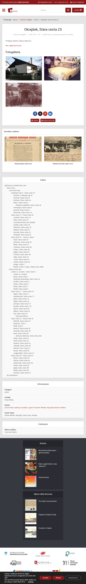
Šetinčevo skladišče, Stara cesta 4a (28, 205)
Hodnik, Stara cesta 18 (21, 225)
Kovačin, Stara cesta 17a (22, 306)
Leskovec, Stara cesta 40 (22, 247)
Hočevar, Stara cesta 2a (22, 200)
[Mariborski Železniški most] (35, 149)
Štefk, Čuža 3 (18, 326)
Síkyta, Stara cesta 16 (21, 301)
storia (6, 392)
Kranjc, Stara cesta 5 (20, 284)
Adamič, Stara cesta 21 (21, 230)
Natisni (35, 120)
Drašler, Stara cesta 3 (21, 281)
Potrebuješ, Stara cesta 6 (22, 207)
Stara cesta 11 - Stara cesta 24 (22, 291)
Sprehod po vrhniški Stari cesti (15, 185)
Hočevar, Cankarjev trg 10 (22, 195)
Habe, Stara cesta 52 (21, 257)
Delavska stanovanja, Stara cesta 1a (26, 279)
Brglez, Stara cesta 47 (21, 252)
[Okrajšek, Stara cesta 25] (24, 68)
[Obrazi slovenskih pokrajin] (70, 563)
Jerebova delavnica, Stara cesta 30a (28, 336)
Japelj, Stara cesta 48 (21, 368)
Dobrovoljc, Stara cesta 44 (23, 363)
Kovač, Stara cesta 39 (21, 351)
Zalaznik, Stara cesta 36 (22, 346)
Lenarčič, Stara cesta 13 (22, 217)
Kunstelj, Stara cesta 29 (22, 331)
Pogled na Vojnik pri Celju (47, 515)
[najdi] (68, 10)
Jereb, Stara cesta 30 (20, 333)
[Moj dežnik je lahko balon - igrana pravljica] (30, 454)
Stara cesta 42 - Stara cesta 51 (22, 356)
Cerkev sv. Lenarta (20, 274)
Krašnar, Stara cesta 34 (21, 343)
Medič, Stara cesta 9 (20, 289)
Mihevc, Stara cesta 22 (21, 311)
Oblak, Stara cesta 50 (21, 370)
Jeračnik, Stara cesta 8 (21, 210)
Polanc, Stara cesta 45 (21, 249)
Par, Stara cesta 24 (20, 314)
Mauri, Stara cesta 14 (21, 299)
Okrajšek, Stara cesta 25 (22, 235)
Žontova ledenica (22, 316)
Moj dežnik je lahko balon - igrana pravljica (48, 452)
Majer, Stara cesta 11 (21, 294)
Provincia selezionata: (15, 2)
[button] (76, 153)
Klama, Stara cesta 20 (21, 309)
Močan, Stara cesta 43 (21, 360)
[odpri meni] (3, 10)
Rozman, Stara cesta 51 (22, 373)
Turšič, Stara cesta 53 (21, 259)
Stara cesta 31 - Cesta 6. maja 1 (22, 237)
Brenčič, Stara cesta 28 (21, 328)
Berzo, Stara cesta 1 (20, 277)
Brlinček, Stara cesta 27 (21, 321)
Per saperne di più (14, 45)
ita (63, 2)
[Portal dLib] (16, 563)
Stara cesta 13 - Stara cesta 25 (22, 215)
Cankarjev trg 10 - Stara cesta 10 (23, 193)
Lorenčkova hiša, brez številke (24, 222)
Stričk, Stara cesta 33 (21, 341)
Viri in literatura (12, 375)
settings (30, 582)
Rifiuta (58, 578)
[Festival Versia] (30, 481)
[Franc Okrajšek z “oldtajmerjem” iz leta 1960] (62, 68)
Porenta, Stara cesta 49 (22, 254)
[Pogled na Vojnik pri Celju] (30, 518)
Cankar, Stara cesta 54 (21, 262)
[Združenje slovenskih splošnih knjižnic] (43, 563)
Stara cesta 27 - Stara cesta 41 (22, 318)
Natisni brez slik (49, 120)
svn (55, 2)
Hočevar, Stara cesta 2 (21, 198)
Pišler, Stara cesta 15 (21, 220)
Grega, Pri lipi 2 (18, 264)
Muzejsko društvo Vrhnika (56, 407)
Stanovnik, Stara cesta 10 (22, 212)
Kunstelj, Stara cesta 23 (22, 232)
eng (59, 2)
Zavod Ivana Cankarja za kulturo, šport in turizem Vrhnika (25, 407)
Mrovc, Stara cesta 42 (21, 358)
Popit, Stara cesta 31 (21, 240)
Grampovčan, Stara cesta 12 (23, 296)
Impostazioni (73, 578)
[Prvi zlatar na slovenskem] (30, 505)
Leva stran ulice (14, 190)
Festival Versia (44, 477)
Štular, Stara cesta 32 (21, 338)
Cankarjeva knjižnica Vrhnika (63, 35)
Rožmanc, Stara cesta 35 (22, 242)
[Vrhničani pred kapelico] (24, 95)
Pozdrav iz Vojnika (45, 528)
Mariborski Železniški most (36, 164)
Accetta (45, 578)
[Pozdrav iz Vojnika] (30, 532)
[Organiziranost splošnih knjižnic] (43, 554)
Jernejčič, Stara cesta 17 (22, 304)
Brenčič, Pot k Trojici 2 (21, 348)
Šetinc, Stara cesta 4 (20, 203)
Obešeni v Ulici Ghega (75, 164)
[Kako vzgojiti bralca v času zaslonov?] (30, 467)
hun (67, 2)
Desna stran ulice (15, 269)
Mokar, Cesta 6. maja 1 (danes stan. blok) (28, 267)
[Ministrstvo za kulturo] (16, 553)
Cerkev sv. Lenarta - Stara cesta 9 (23, 272)
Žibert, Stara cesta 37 (21, 245)
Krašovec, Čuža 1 (19, 323)
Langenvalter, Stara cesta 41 (23, 353)
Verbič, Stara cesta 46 (21, 365)
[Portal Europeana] (70, 554)
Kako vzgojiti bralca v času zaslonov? (48, 465)
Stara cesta (11, 188)
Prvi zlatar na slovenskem (48, 501)
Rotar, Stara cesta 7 (20, 286)
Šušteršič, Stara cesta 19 (22, 227)
